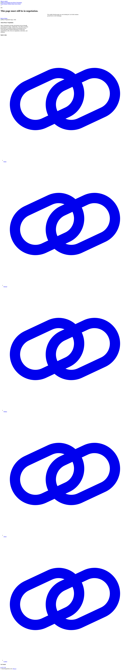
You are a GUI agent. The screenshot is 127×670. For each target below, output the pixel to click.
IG (2, 667)
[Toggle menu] (1, 5)
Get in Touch (18, 4)
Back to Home (4, 18)
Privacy (14, 668)
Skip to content (4, 1)
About (12, 4)
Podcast (5, 4)
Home (2, 4)
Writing (9, 4)
